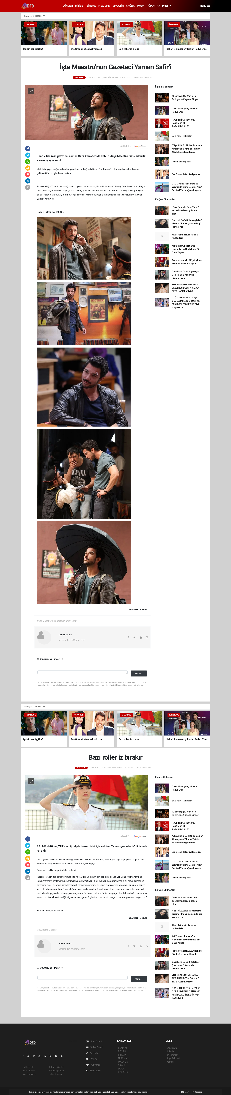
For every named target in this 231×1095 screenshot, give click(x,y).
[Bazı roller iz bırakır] (86, 802)
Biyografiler (172, 1055)
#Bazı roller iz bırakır (47, 929)
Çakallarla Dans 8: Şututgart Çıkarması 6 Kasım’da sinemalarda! (186, 274)
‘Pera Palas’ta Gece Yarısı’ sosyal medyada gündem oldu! (185, 210)
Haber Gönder (55, 1074)
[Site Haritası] (57, 1056)
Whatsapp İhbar (56, 1070)
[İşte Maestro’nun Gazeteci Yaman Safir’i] (86, 112)
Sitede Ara (172, 1048)
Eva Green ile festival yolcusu (186, 174)
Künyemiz (95, 1065)
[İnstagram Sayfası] (35, 1056)
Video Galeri (96, 1047)
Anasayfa (28, 16)
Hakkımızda (28, 1067)
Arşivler (94, 1059)
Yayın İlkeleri (29, 1070)
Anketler (171, 1051)
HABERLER (40, 16)
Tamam (198, 1092)
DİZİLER (79, 5)
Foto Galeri (96, 1041)
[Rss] (52, 1056)
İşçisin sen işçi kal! (181, 161)
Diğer (165, 5)
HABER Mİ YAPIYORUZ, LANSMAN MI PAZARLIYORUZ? (183, 123)
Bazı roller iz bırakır (182, 136)
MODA (140, 5)
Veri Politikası (29, 1074)
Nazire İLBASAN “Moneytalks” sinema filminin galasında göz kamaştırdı (187, 223)
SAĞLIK (130, 5)
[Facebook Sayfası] (24, 1056)
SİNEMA (91, 5)
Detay (186, 1092)
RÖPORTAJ (153, 5)
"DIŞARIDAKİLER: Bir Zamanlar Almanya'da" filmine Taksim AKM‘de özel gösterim (187, 148)
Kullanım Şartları (56, 1067)
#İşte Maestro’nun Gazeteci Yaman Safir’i (57, 621)
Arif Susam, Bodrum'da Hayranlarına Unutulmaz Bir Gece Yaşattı (186, 249)
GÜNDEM (68, 5)
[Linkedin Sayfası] (46, 1056)
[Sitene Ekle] (63, 1056)
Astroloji (170, 1062)
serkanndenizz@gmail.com (72, 640)
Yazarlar (94, 1053)
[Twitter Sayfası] (29, 1056)
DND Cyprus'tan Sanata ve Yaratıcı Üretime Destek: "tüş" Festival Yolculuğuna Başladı (187, 187)
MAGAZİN (118, 5)
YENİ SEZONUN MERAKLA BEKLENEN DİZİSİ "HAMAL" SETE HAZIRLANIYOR (185, 287)
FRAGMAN (104, 5)
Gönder (138, 673)
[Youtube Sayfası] (40, 1056)
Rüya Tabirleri (173, 1058)
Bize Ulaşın (95, 1070)
